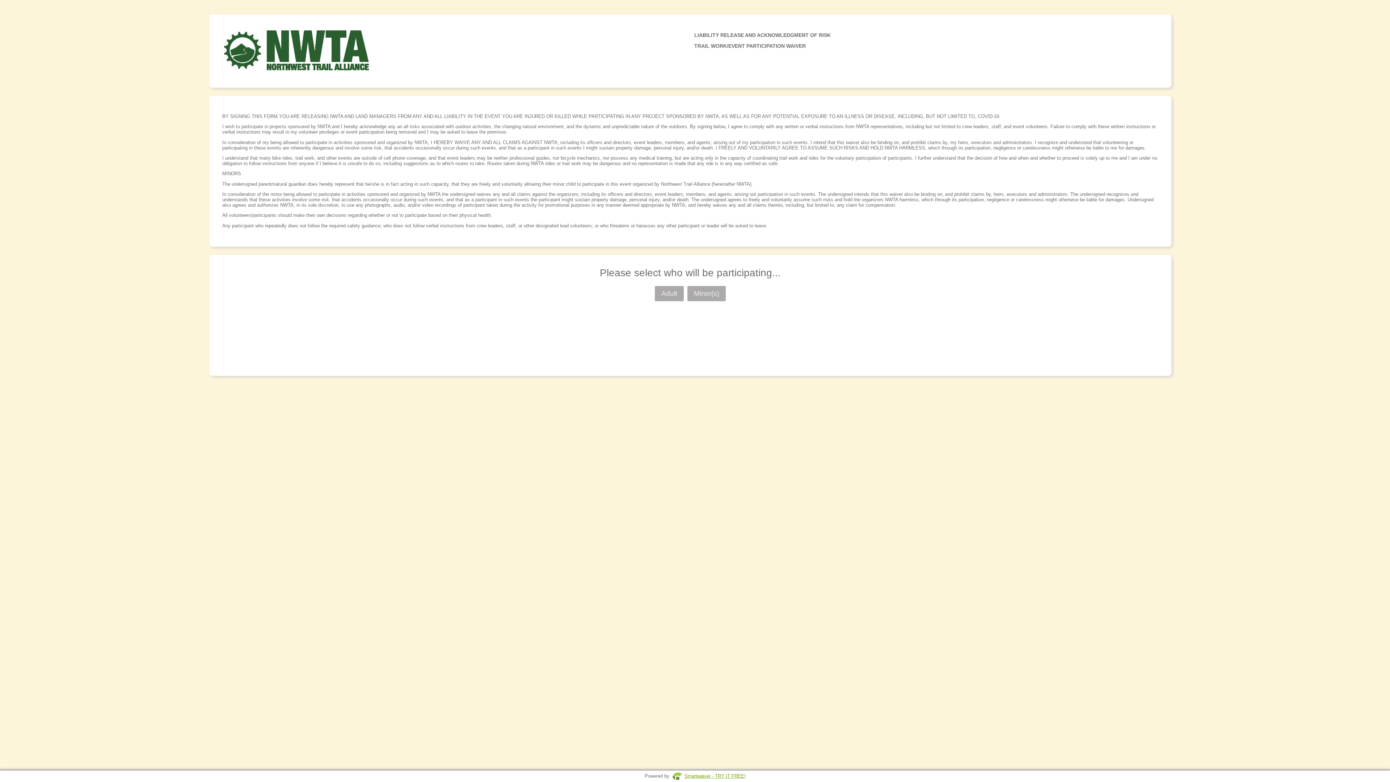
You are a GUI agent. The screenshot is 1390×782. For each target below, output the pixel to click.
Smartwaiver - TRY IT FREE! (715, 776)
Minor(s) (706, 293)
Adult (669, 293)
